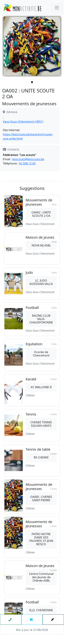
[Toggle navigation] (57, 7)
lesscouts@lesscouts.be (28, 159)
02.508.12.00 (27, 163)
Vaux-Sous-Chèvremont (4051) (23, 121)
